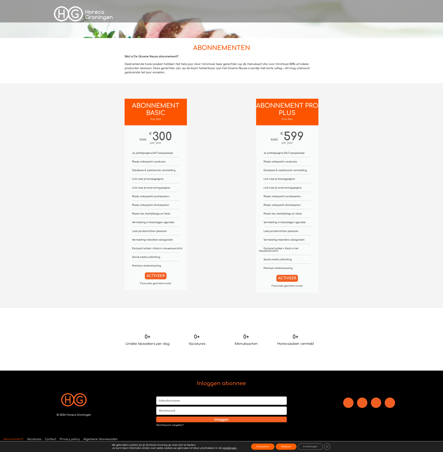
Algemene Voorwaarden (100, 439)
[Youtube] (362, 403)
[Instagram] (376, 403)
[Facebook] (348, 403)
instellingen (230, 448)
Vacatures (34, 439)
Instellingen (310, 446)
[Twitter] (390, 403)
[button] (317, 14)
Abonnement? (13, 439)
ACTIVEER (156, 276)
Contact (50, 439)
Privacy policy (70, 439)
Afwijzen (286, 446)
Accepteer (262, 446)
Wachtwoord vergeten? (169, 425)
